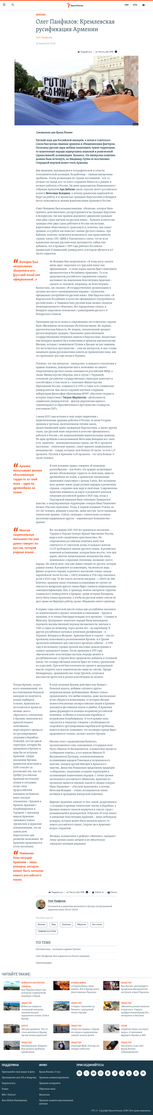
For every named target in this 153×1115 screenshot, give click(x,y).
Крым (124, 1026)
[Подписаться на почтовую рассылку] (143, 1073)
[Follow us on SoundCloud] (122, 1073)
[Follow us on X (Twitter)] (86, 1073)
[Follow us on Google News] (108, 1073)
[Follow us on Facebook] (79, 1073)
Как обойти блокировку (14, 1100)
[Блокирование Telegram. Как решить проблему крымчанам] (12, 1045)
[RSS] (129, 1073)
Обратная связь (47, 1089)
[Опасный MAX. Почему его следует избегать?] (61, 1045)
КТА (135, 5)
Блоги (24, 1026)
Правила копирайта (50, 1083)
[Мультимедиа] (143, 5)
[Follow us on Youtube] (93, 1073)
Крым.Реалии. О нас (50, 1072)
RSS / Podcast (9, 1094)
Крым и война (78, 983)
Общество (126, 983)
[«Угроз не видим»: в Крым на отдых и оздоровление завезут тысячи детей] (61, 1028)
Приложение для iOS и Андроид (19, 1077)
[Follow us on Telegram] (115, 1073)
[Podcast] (136, 1073)
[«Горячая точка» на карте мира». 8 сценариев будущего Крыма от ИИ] (111, 1028)
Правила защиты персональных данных (56, 1102)
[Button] (84, 52)
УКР (127, 5)
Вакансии (44, 1094)
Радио (5, 1089)
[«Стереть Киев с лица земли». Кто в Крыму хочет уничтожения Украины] (61, 985)
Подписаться (8, 1083)
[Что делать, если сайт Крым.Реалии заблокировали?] (111, 1045)
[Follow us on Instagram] (100, 1073)
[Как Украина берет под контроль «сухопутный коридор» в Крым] (12, 985)
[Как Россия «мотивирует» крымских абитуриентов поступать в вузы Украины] (111, 985)
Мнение (41, 15)
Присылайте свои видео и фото (18, 1072)
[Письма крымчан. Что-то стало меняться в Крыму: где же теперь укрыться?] (12, 1028)
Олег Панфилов (44, 37)
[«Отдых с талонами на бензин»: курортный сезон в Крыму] (61, 1005)
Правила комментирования (54, 1077)
